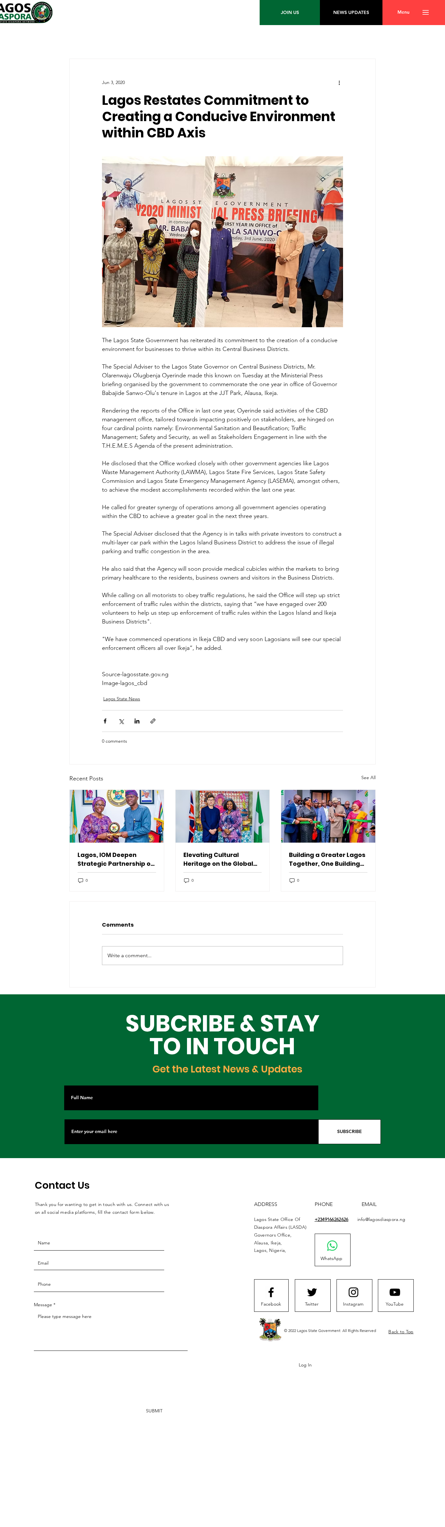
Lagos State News (121, 699)
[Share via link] (153, 721)
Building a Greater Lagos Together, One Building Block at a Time (327, 859)
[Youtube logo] (394, 1292)
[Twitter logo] (312, 1292)
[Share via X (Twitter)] (121, 721)
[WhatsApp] (332, 1245)
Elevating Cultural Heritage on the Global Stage (218, 859)
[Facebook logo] (271, 1292)
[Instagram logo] (353, 1292)
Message (43, 1304)
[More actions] (339, 82)
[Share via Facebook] (105, 721)
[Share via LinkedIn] (137, 721)
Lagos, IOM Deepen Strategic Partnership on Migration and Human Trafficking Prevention (116, 859)
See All (368, 777)
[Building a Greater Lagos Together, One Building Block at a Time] (328, 816)
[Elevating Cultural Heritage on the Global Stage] (223, 816)
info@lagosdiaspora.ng (381, 1219)
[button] (403, 12)
